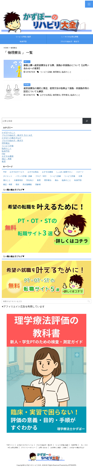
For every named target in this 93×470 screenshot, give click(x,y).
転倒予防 (23, 41)
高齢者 (38, 184)
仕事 (80, 176)
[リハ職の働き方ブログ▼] (46, 223)
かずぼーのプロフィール (25, 445)
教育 (4, 161)
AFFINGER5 (72, 465)
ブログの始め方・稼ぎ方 (69, 41)
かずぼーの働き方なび (11, 138)
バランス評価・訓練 (24, 176)
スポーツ (79, 172)
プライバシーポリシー (28, 447)
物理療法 (57, 72)
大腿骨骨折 (18, 180)
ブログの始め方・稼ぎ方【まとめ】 (17, 135)
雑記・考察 (7, 159)
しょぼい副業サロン (64, 172)
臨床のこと (66, 72)
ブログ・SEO (40, 176)
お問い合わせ (43, 447)
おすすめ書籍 (7, 156)
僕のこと (6, 180)
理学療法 (65, 95)
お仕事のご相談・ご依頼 (58, 447)
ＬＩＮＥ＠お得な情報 (69, 37)
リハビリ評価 (7, 146)
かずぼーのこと (8, 132)
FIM (3, 154)
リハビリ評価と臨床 (23, 37)
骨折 (17, 184)
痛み (56, 180)
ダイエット (7, 176)
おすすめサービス (17, 172)
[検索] (86, 121)
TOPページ (10, 445)
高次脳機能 (27, 184)
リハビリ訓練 (46, 72)
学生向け (30, 180)
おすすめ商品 (46, 95)
